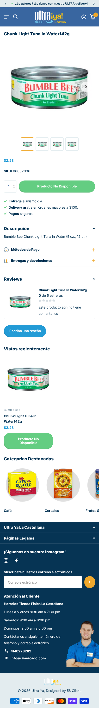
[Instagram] (6, 560)
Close (49, 527)
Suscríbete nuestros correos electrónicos (38, 572)
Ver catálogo (6, 17)
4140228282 (21, 651)
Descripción (16, 228)
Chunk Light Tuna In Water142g (20, 418)
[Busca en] (15, 17)
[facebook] (16, 560)
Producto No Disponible (28, 441)
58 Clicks (74, 691)
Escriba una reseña (25, 331)
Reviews (13, 279)
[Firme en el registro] (83, 17)
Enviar (89, 582)
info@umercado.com (28, 658)
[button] (5, 3)
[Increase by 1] (15, 182)
